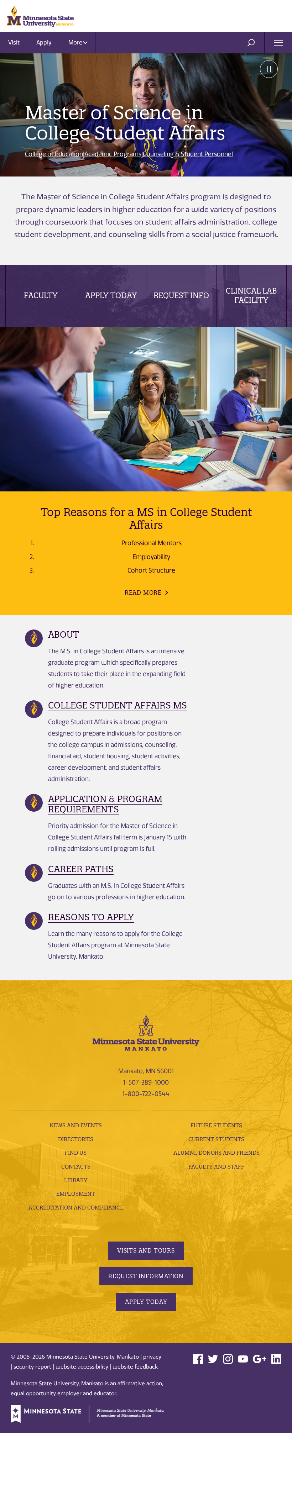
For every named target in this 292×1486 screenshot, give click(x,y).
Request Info (181, 295)
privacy (152, 1357)
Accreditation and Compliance (75, 1207)
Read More (143, 592)
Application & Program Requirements (105, 804)
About (63, 634)
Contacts (75, 1166)
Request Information (146, 1276)
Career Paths (81, 869)
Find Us (76, 1152)
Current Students (216, 1139)
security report (32, 1367)
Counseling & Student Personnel (188, 154)
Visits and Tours (146, 1250)
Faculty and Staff (216, 1166)
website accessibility (82, 1367)
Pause (269, 69)
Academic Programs (112, 154)
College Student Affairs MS (117, 705)
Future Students (216, 1125)
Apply (44, 42)
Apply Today (111, 295)
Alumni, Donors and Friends (216, 1152)
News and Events (75, 1125)
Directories (75, 1139)
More (76, 42)
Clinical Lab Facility (251, 295)
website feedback (135, 1367)
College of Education (54, 154)
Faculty (41, 295)
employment (75, 1193)
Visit (14, 42)
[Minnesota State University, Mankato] (146, 1032)
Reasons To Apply (91, 917)
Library (75, 1180)
